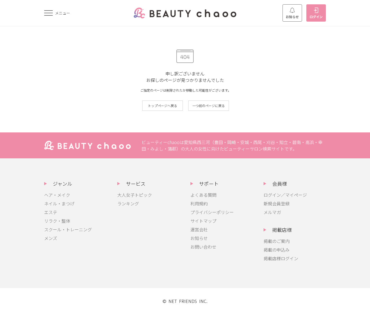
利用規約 (199, 203)
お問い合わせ (203, 246)
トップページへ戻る (162, 105)
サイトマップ (203, 221)
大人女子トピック (134, 195)
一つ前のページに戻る (208, 105)
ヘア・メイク (57, 195)
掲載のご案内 (277, 241)
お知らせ (292, 16)
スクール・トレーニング (68, 229)
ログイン (316, 16)
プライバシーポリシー (212, 212)
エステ (50, 212)
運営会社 (199, 229)
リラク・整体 (57, 221)
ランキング (128, 203)
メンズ (50, 238)
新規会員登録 (277, 203)
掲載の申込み (277, 249)
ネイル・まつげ (59, 203)
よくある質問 (203, 195)
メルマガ (272, 212)
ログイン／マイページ (285, 195)
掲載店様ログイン (281, 258)
